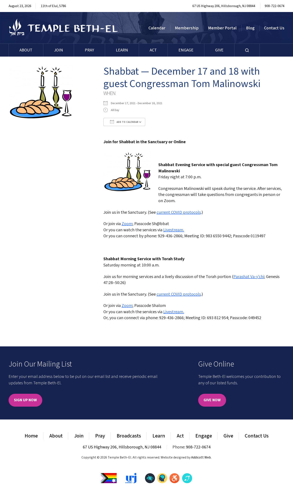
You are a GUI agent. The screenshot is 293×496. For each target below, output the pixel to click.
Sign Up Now (25, 400)
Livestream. (173, 230)
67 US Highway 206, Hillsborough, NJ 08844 (223, 6)
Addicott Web (201, 457)
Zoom (127, 224)
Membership (187, 28)
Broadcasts (129, 436)
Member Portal (222, 28)
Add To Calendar (127, 122)
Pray (89, 50)
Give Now (212, 400)
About (26, 50)
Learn (122, 50)
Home (31, 436)
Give (219, 50)
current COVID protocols (179, 212)
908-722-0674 (274, 6)
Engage (185, 50)
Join (58, 50)
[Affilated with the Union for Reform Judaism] (130, 478)
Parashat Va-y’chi (248, 277)
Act (153, 50)
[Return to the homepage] (64, 27)
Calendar (156, 28)
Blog (250, 28)
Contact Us (274, 28)
